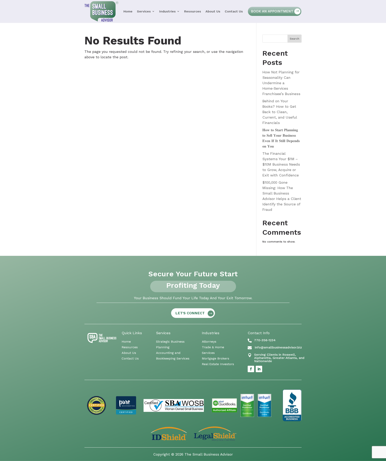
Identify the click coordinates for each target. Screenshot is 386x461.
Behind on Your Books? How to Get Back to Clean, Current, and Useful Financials (279, 112)
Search (294, 38)
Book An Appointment (272, 11)
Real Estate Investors (218, 364)
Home (127, 11)
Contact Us (234, 11)
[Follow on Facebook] (251, 369)
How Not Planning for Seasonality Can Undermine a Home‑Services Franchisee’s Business (281, 83)
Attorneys (209, 341)
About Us (212, 11)
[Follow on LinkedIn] (259, 369)
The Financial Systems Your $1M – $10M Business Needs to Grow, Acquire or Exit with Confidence (281, 164)
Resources (192, 11)
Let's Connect (190, 313)
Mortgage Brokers (215, 358)
